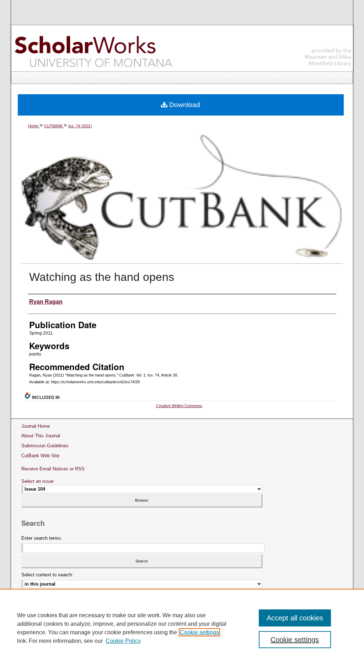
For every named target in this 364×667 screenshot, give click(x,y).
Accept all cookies (295, 618)
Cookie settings (199, 632)
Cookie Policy (123, 641)
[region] (182, 628)
